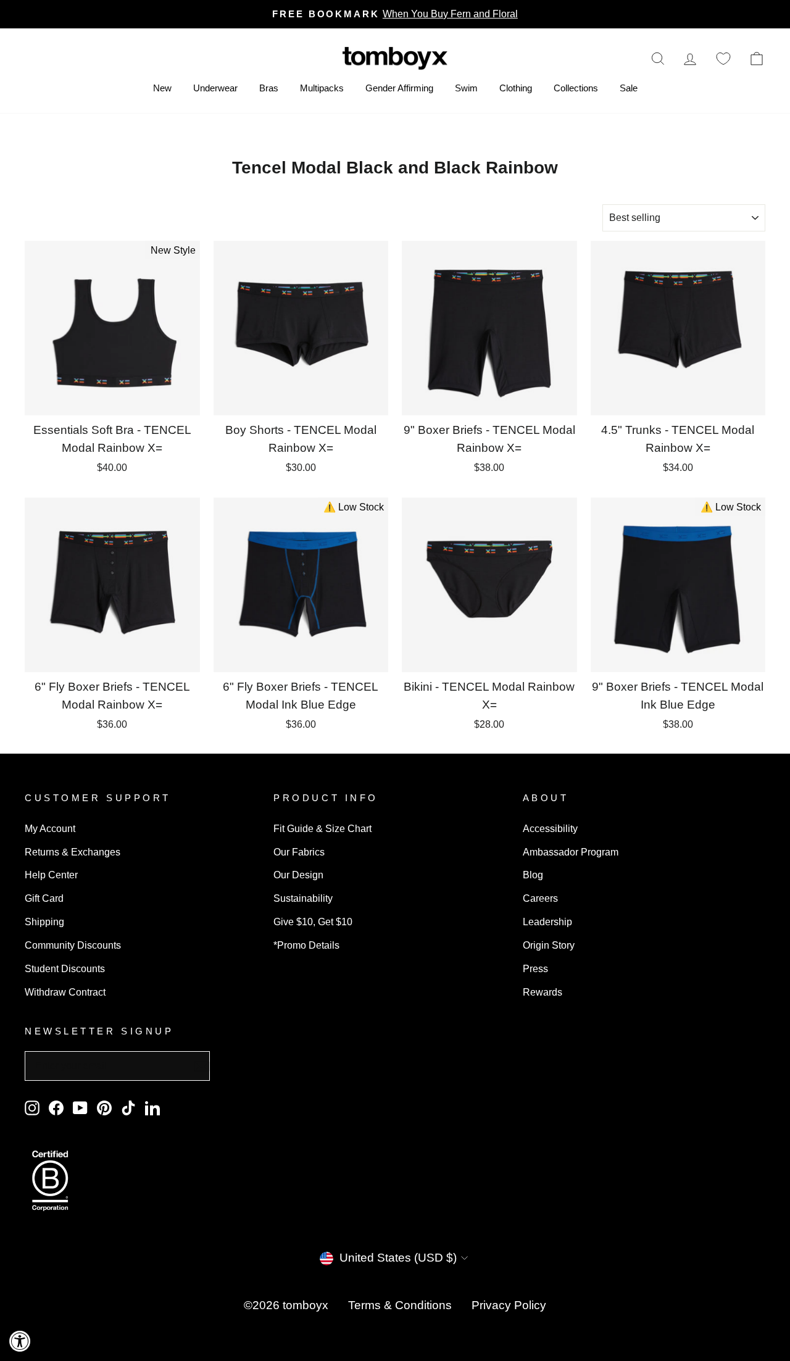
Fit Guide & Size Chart (322, 828)
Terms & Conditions (400, 1305)
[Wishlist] (723, 58)
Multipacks (322, 88)
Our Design (298, 874)
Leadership (547, 921)
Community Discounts (73, 945)
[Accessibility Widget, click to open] (20, 1341)
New (162, 88)
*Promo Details (306, 945)
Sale (629, 88)
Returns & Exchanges (72, 851)
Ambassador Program (570, 851)
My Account (50, 828)
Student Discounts (65, 968)
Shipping (44, 921)
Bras (268, 88)
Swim (466, 88)
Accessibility (550, 828)
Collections (576, 88)
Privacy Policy (509, 1305)
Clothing (515, 88)
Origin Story (549, 945)
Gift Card (44, 898)
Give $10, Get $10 (312, 921)
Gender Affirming (399, 88)
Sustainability (303, 898)
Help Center (51, 874)
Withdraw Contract (65, 991)
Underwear (215, 88)
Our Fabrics (299, 851)
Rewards (542, 991)
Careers (540, 898)
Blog (533, 874)
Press (535, 968)
